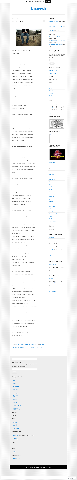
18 (52, 107)
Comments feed (52, 93)
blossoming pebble (16, 434)
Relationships (29, 344)
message (29, 347)
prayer (50, 199)
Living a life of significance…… (39, 13)
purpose (51, 201)
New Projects (49, 13)
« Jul (50, 113)
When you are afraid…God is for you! (56, 32)
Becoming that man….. (18, 21)
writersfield (15, 438)
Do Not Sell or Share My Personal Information (43, 467)
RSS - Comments (52, 291)
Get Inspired (15, 422)
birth (43, 344)
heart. (38, 346)
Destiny (16, 344)
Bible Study (51, 174)
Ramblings (51, 203)
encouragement (52, 179)
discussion (24, 346)
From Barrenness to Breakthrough (55, 36)
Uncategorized (34, 344)
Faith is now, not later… (53, 24)
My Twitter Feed (53, 70)
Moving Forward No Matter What (55, 44)
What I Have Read (52, 221)
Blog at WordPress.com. (29, 467)
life (50, 191)
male (18, 347)
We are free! (51, 30)
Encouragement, (52, 181)
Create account (52, 85)
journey (13, 347)
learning (16, 347)
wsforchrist (15, 439)
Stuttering (51, 211)
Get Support (15, 425)
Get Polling (15, 424)
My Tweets (51, 278)
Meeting (26, 347)
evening (28, 346)
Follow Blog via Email (54, 51)
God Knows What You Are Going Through (57, 40)
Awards (50, 172)
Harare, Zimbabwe (52, 264)
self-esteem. (51, 208)
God (36, 346)
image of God (41, 346)
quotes (38, 347)
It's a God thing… (16, 435)
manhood (22, 347)
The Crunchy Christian (17, 437)
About (30, 13)
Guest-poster (52, 186)
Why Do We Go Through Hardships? (56, 26)
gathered (33, 346)
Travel (50, 216)
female (30, 346)
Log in (50, 88)
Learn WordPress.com (17, 426)
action (41, 344)
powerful (34, 347)
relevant (40, 347)
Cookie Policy (24, 477)
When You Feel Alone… (53, 21)
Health (50, 189)
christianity (16, 346)
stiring (43, 347)
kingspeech (38, 8)
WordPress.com (52, 95)
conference (21, 346)
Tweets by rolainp (52, 73)
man (20, 347)
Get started (48, 1)
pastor (32, 347)
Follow (52, 63)
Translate (58, 282)
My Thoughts (25, 344)
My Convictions (20, 344)
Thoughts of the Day (53, 213)
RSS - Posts (51, 289)
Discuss (14, 421)
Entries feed (51, 90)
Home (26, 13)
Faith (50, 184)
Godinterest (51, 237)
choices (13, 346)
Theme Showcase (16, 428)
